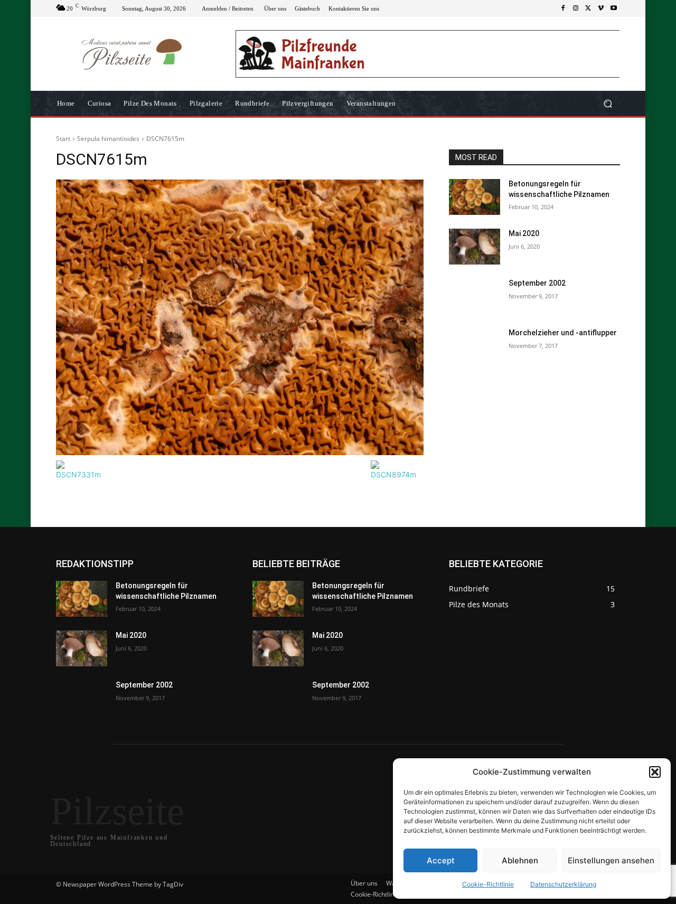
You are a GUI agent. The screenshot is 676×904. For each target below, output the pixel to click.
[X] (588, 8)
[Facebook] (563, 8)
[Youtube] (613, 8)
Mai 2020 (524, 233)
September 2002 (537, 283)
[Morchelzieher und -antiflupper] (474, 346)
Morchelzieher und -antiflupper (563, 332)
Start (63, 138)
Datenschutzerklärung (563, 884)
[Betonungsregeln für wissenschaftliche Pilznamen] (474, 197)
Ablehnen (520, 860)
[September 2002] (474, 296)
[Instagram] (575, 8)
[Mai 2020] (474, 247)
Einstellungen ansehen (611, 860)
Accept (441, 860)
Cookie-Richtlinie (488, 884)
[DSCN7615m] (240, 317)
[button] (655, 772)
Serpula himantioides (108, 138)
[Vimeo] (601, 8)
